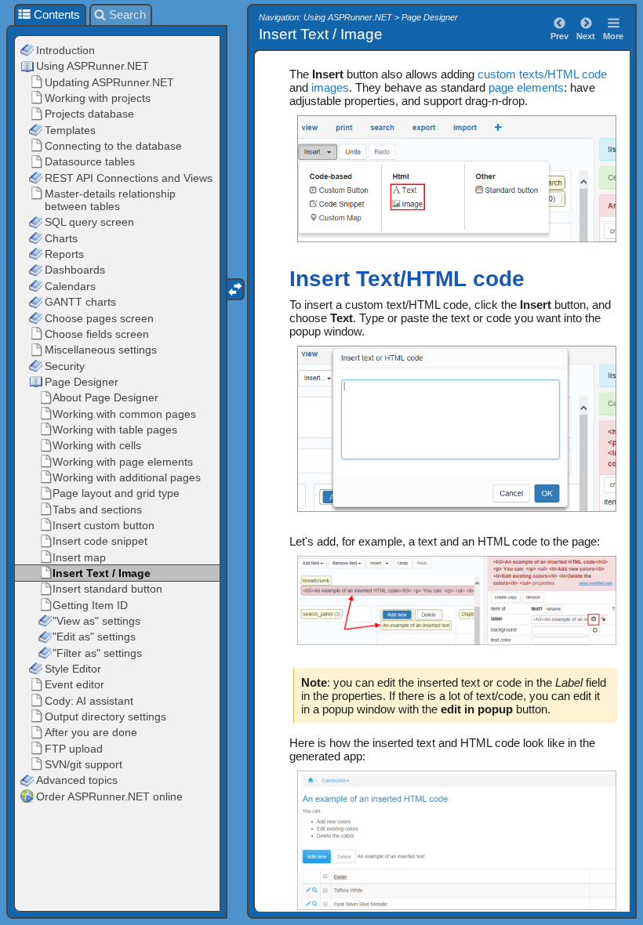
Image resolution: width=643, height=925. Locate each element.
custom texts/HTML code (542, 74)
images (330, 87)
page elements (526, 87)
